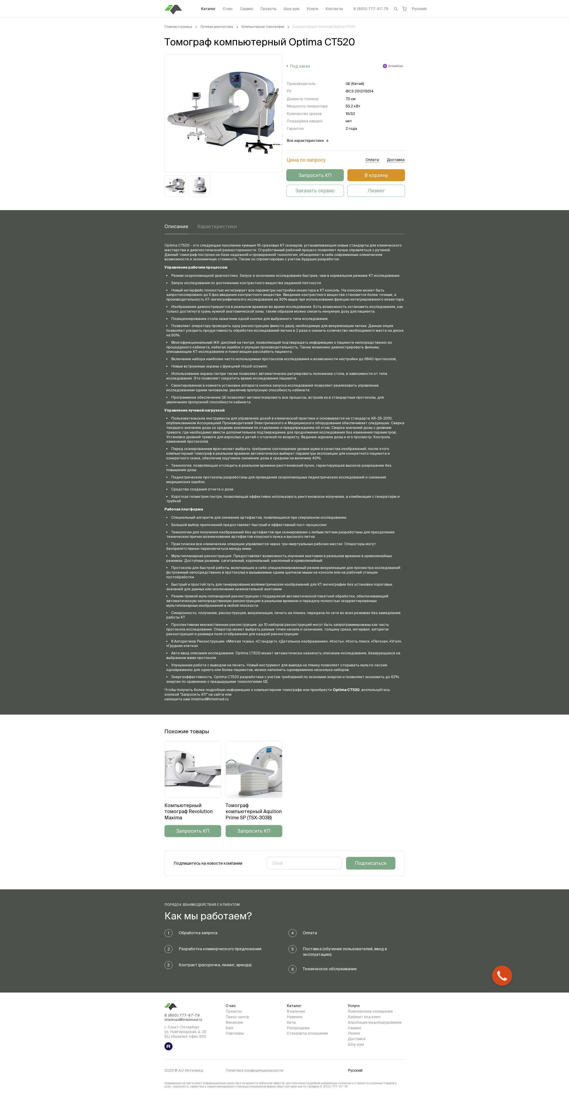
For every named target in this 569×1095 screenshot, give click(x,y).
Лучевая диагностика (216, 26)
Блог (230, 1028)
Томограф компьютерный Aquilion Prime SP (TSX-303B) (254, 811)
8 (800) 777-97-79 (371, 9)
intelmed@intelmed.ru (183, 1020)
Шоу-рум (291, 9)
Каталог (208, 9)
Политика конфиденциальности (254, 1070)
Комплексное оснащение (370, 1011)
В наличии (296, 1011)
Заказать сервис (315, 190)
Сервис (246, 9)
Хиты (291, 1022)
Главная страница (178, 26)
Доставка (356, 1039)
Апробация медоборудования (375, 1022)
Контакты (334, 9)
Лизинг (376, 190)
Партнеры (235, 1033)
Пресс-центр (237, 1017)
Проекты (268, 9)
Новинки (294, 1017)
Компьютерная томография (262, 26)
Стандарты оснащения (307, 1033)
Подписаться (371, 863)
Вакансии (234, 1022)
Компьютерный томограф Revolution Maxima (188, 811)
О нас (228, 9)
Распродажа (298, 1028)
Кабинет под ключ (364, 1017)
